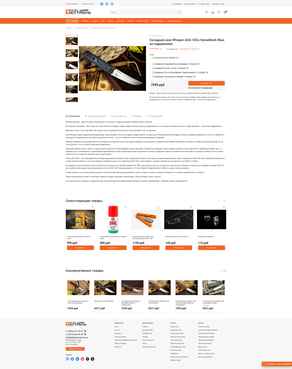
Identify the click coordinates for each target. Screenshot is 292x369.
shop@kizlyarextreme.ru (77, 337)
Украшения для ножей (206, 337)
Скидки (94, 21)
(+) (163, 58)
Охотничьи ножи (176, 340)
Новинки (85, 21)
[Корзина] (224, 12)
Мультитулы (202, 347)
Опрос (144, 343)
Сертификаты (177, 4)
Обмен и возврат (120, 343)
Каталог (74, 21)
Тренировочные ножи (178, 347)
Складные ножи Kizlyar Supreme (103, 28)
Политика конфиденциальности (126, 340)
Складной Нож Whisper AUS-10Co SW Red (158, 302)
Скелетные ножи (204, 350)
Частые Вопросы (148, 340)
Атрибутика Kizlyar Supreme (207, 330)
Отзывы (145, 337)
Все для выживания (205, 357)
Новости (130, 21)
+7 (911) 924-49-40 (72, 4)
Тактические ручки (205, 343)
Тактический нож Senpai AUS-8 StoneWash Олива (213, 302)
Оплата (110, 21)
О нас (103, 21)
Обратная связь (75, 349)
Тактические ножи (176, 333)
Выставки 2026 (147, 330)
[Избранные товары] (218, 12)
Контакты (118, 347)
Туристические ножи (177, 337)
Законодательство (174, 21)
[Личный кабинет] (206, 12)
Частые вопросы (157, 21)
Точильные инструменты (179, 357)
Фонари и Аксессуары (206, 340)
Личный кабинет (190, 4)
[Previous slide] (83, 68)
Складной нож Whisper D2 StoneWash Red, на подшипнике (131, 303)
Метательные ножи (177, 343)
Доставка (120, 21)
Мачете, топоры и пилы (206, 353)
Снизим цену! (207, 88)
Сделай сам (174, 326)
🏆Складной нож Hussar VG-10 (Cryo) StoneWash (78, 302)
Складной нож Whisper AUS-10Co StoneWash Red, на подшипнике (186, 303)
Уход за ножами (204, 326)
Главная (69, 28)
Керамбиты (174, 353)
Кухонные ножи (175, 350)
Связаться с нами (218, 4)
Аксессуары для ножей (206, 333)
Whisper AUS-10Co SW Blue (104, 301)
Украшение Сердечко (206, 236)
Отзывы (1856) (142, 21)
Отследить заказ (204, 4)
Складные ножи (82, 28)
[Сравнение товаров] (212, 12)
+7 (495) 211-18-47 (87, 4)
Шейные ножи (175, 360)
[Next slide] (142, 68)
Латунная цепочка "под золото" (177, 236)
